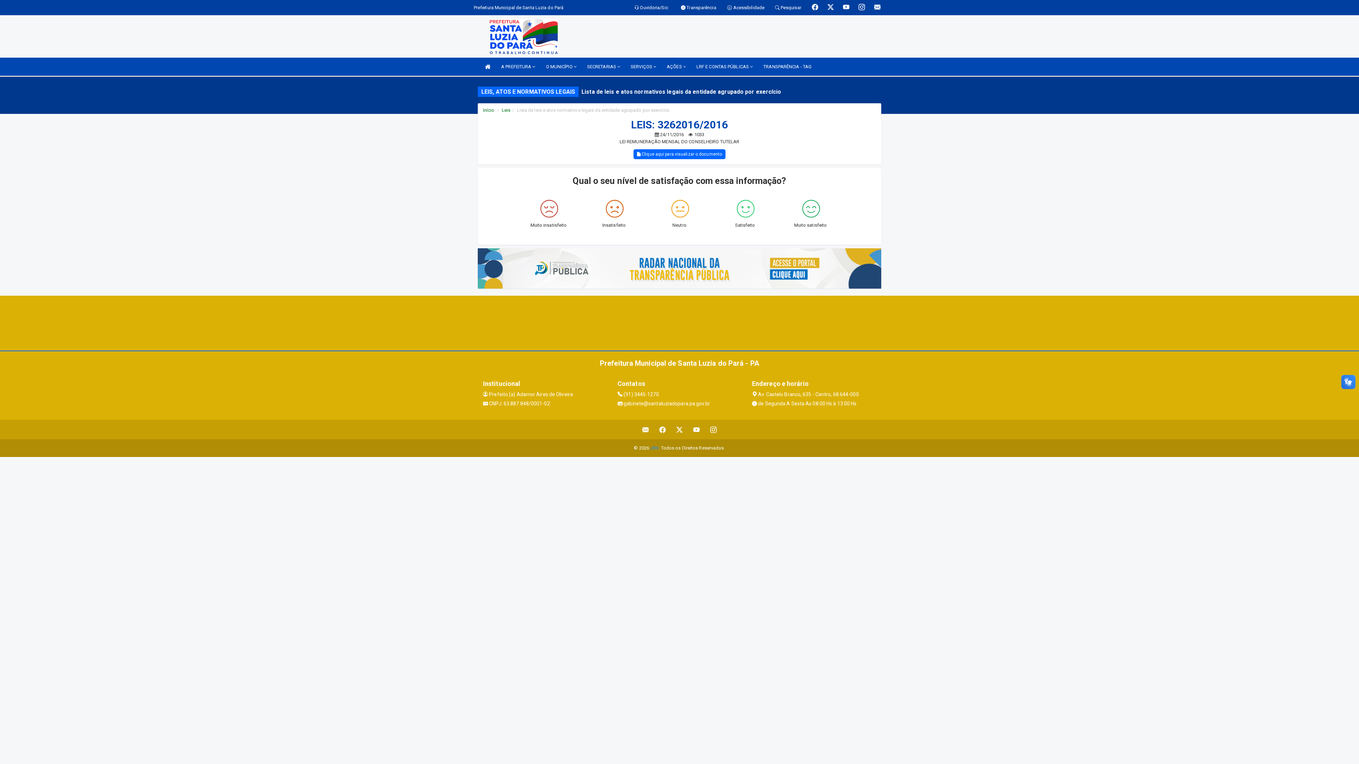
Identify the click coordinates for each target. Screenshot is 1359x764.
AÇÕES (675, 66)
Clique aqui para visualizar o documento (681, 154)
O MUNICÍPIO (560, 66)
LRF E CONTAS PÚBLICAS (723, 66)
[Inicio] (487, 67)
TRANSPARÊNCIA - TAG (787, 66)
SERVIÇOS (642, 66)
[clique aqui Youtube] (696, 429)
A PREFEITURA (516, 66)
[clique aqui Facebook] (662, 429)
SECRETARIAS (602, 66)
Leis (506, 110)
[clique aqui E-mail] (646, 429)
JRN (654, 448)
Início (488, 110)
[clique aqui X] (679, 429)
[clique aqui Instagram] (713, 429)
